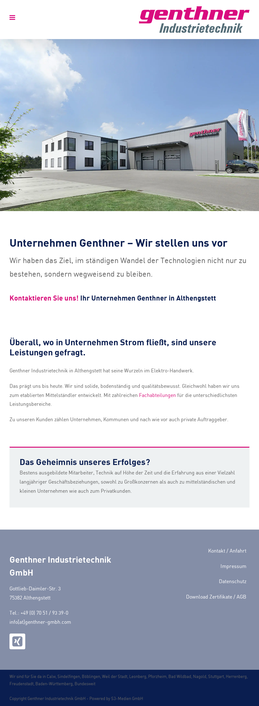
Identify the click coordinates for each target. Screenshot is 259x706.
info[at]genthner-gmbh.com (40, 622)
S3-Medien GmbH (127, 699)
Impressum (233, 566)
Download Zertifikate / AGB (216, 597)
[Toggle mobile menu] (12, 17)
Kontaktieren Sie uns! (44, 298)
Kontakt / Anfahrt (227, 551)
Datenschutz (232, 581)
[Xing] (17, 641)
